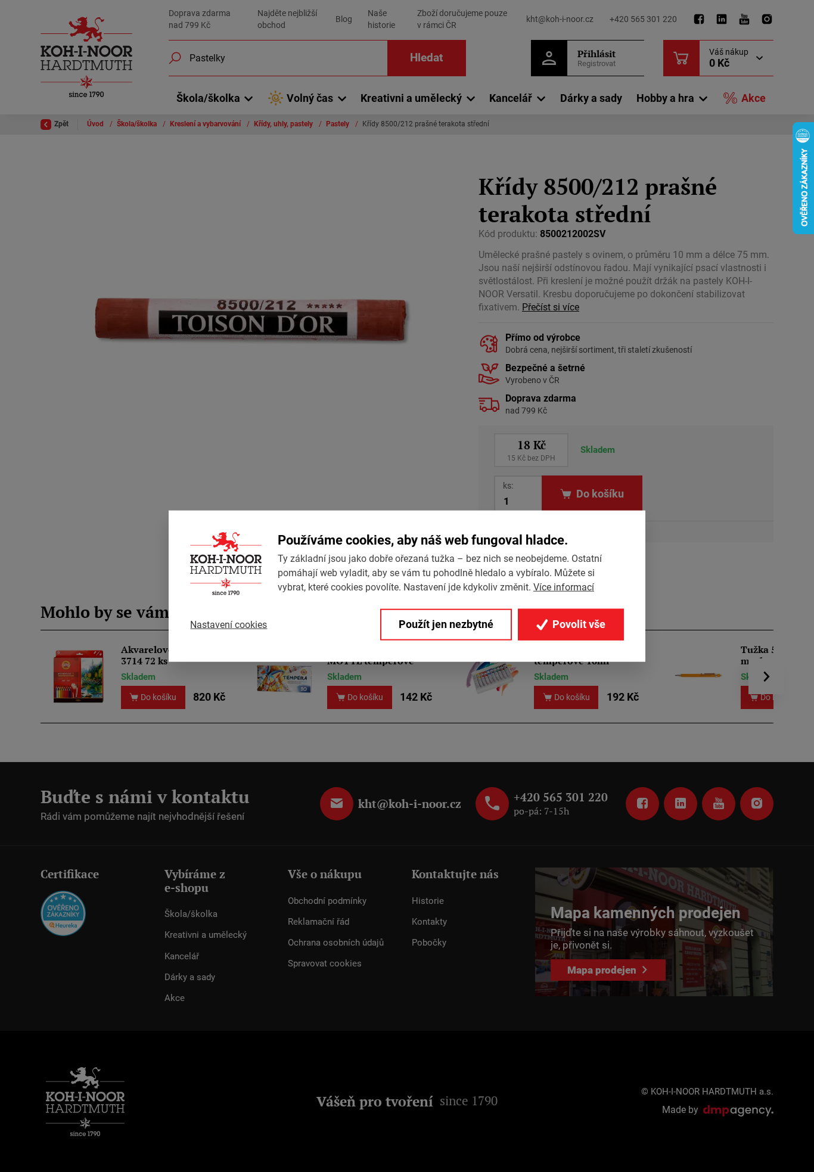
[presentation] (766, 676)
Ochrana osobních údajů (336, 942)
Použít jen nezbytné (446, 624)
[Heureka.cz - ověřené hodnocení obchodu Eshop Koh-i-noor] (63, 912)
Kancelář (181, 956)
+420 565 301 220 (643, 19)
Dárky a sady (591, 98)
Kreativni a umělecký (205, 934)
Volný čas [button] (310, 98)
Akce (753, 98)
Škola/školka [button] (208, 98)
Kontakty (429, 921)
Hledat (426, 57)
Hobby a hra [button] (665, 98)
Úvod (96, 124)
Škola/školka (138, 124)
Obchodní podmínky (327, 901)
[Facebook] (699, 19)
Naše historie (381, 19)
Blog (343, 19)
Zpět (61, 124)
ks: (508, 485)
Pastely (338, 124)
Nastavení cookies (228, 624)
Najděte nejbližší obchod (287, 19)
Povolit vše (577, 624)
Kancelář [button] (510, 98)
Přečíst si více (550, 307)
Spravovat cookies (325, 963)
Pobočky (429, 942)
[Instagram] (766, 19)
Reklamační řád (318, 921)
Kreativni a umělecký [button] (411, 98)
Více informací (563, 587)
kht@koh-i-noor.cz (560, 19)
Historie (428, 901)
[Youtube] (744, 19)
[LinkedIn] (721, 19)
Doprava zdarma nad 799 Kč (200, 19)
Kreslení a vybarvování (206, 124)
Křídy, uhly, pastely (284, 124)
